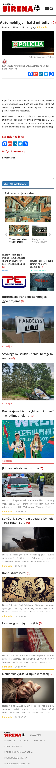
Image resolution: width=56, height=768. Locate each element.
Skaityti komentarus (16, 183)
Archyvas (25, 740)
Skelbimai (35, 734)
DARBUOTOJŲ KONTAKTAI (17, 763)
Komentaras (8, 157)
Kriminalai (7, 511)
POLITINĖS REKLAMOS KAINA (18, 752)
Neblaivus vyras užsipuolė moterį (25, 674)
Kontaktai (39, 740)
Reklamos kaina (13, 746)
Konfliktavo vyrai (14, 573)
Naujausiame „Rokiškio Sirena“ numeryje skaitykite (41, 263)
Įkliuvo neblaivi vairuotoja (20, 468)
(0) (53, 22)
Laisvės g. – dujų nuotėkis (20, 623)
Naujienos (9, 740)
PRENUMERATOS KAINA (15, 757)
